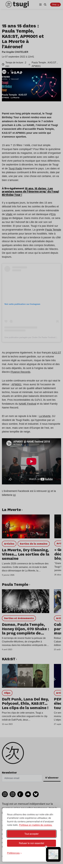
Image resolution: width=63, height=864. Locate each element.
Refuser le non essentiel (31, 843)
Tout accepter (31, 833)
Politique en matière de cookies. (35, 825)
